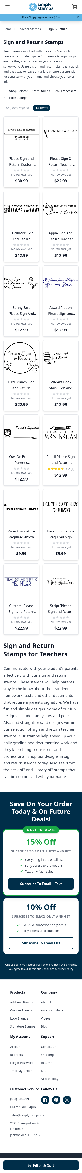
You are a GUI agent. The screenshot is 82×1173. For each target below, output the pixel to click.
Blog (44, 1026)
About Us (47, 1002)
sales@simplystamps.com (28, 1115)
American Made (52, 1010)
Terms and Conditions (41, 969)
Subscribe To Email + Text (41, 883)
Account (15, 1047)
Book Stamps (18, 98)
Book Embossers (64, 91)
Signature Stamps (22, 1026)
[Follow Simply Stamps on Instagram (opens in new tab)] (67, 1100)
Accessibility (49, 1079)
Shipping (47, 1055)
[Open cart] (74, 7)
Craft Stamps (41, 91)
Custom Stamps (21, 1010)
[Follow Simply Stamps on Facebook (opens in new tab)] (45, 1100)
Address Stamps (21, 1002)
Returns (46, 1063)
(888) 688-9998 (20, 1099)
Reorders (16, 1055)
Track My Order (21, 1071)
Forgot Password (21, 1063)
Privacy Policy (65, 969)
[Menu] (7, 7)
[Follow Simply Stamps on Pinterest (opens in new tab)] (56, 1100)
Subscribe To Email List (41, 943)
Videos (45, 1018)
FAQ (44, 1071)
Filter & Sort (43, 1165)
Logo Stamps (19, 1018)
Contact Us (48, 1047)
